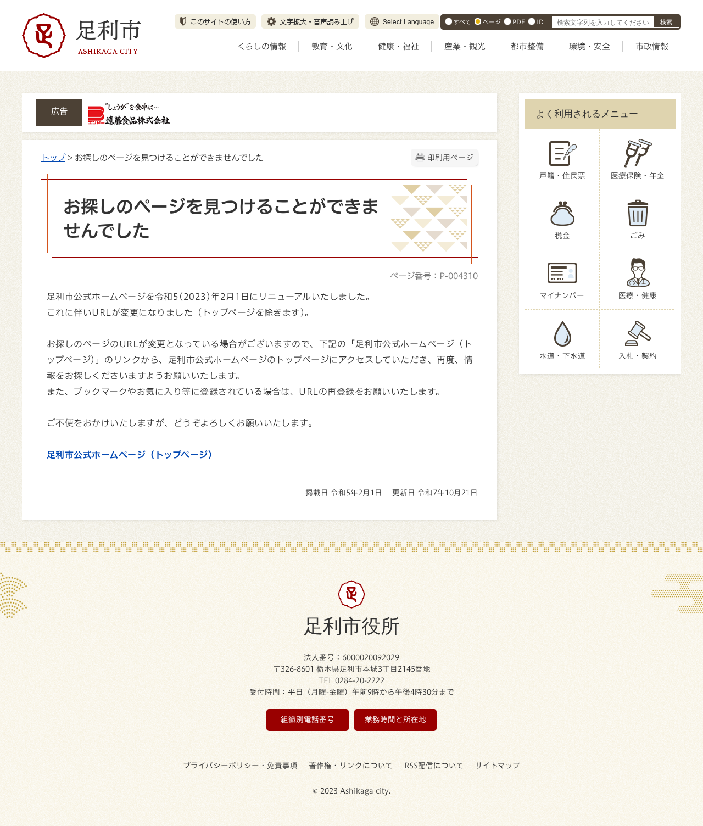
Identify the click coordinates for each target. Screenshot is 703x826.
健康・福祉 (398, 46)
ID (540, 22)
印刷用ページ (450, 157)
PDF (518, 22)
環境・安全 (589, 46)
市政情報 (651, 46)
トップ (53, 157)
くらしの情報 (261, 46)
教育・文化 (332, 46)
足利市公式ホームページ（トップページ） (132, 454)
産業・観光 (465, 46)
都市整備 (527, 46)
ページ (492, 22)
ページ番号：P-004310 (434, 275)
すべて (462, 22)
